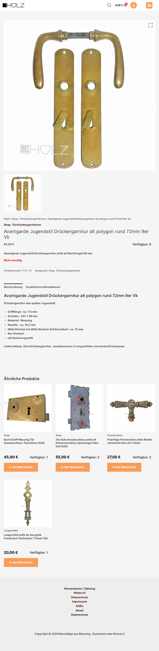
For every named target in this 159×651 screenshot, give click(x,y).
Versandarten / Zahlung (79, 588)
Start (7, 218)
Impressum (79, 601)
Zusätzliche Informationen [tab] (43, 286)
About (80, 610)
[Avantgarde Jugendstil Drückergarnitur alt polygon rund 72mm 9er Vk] (23, 193)
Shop (15, 218)
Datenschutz (79, 597)
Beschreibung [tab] (13, 286)
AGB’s (79, 606)
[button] (149, 5)
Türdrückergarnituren (33, 218)
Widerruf (80, 592)
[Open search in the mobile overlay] (109, 5)
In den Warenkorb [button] (21, 467)
